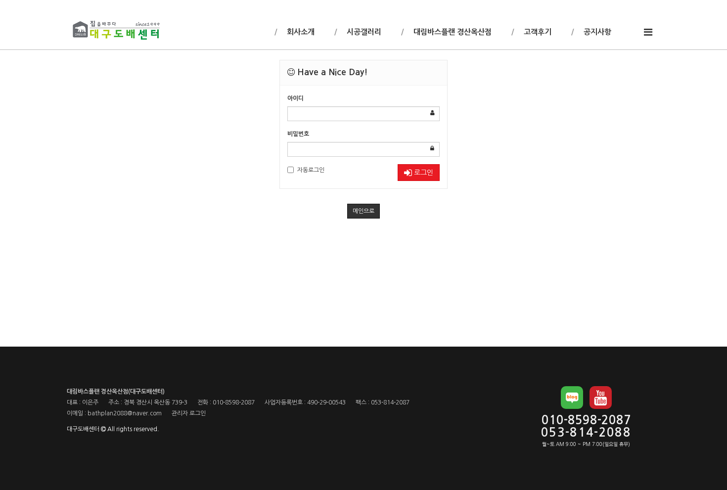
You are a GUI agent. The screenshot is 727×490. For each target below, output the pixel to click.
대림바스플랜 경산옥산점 (451, 32)
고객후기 (536, 32)
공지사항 (596, 32)
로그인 (422, 172)
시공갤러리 (363, 32)
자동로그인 (310, 170)
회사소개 (300, 32)
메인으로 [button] (363, 211)
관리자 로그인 (189, 413)
